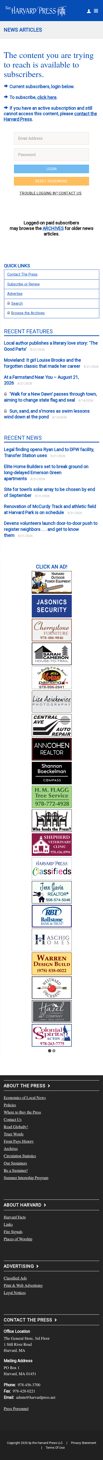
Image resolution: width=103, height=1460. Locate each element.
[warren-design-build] (52, 963)
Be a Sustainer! (16, 1170)
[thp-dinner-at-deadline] (52, 820)
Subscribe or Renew (23, 284)
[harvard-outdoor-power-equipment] (52, 582)
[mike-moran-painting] (52, 677)
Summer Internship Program (26, 1177)
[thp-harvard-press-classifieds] (52, 868)
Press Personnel (16, 1408)
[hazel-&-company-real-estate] (52, 1011)
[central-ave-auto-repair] (52, 725)
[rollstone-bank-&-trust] (52, 915)
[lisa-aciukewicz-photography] (52, 701)
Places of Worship (18, 1238)
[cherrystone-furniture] (52, 629)
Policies (10, 1104)
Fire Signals (13, 1231)
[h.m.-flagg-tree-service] (52, 796)
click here (46, 97)
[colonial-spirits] (52, 1035)
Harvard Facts (15, 1217)
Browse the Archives (28, 313)
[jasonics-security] (52, 605)
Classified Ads (15, 1278)
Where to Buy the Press (22, 1112)
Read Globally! (16, 1126)
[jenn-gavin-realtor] (52, 891)
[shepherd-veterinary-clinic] (52, 844)
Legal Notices (15, 1292)
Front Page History (19, 1141)
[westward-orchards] (52, 987)
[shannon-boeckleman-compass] (52, 772)
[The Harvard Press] (36, 11)
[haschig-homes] (52, 939)
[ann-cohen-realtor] (52, 748)
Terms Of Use (55, 1447)
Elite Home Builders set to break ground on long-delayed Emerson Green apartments (46, 472)
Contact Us (13, 1119)
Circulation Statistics (20, 1155)
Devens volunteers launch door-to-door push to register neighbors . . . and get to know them (51, 529)
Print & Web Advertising (23, 1285)
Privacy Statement (83, 1443)
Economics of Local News (25, 1097)
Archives (11, 1148)
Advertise (14, 294)
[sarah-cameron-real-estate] (52, 653)
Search (17, 303)
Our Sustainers (15, 1163)
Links (8, 1224)
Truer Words (14, 1133)
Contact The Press (22, 274)
